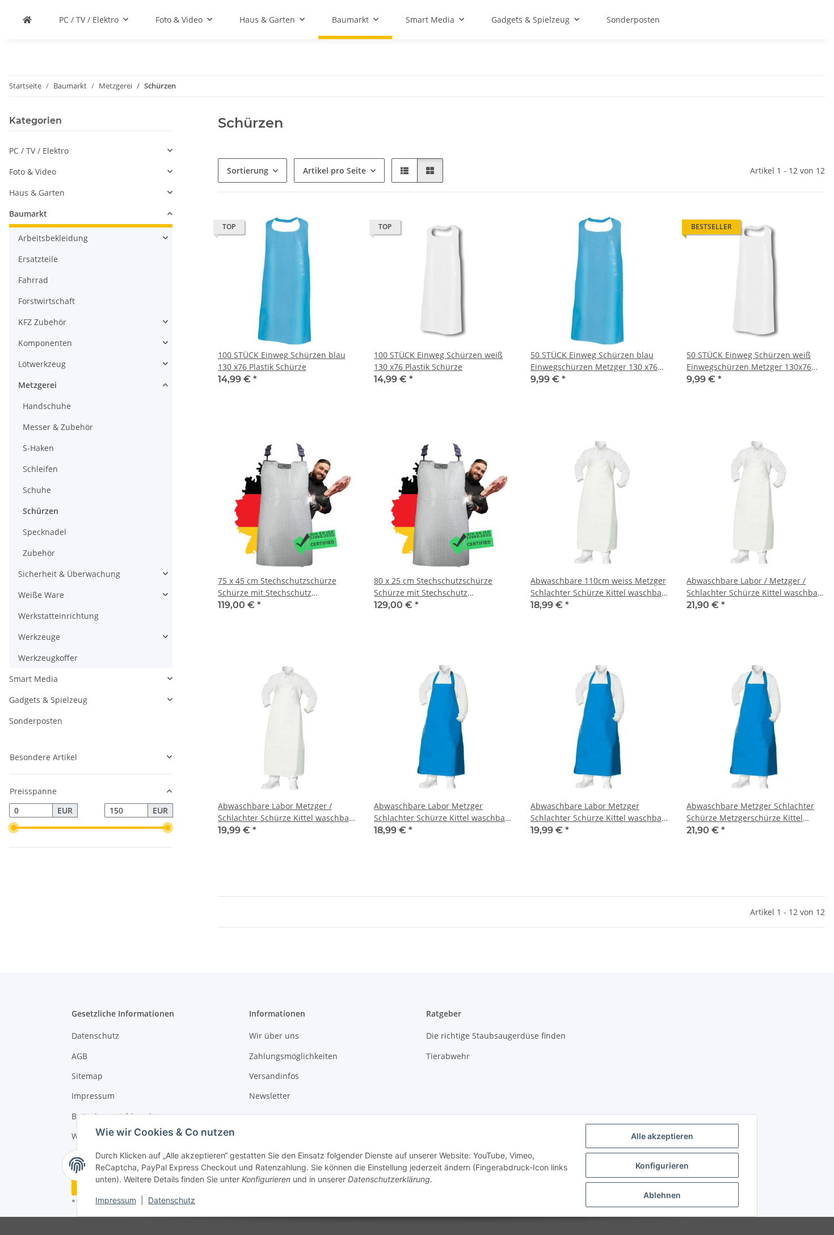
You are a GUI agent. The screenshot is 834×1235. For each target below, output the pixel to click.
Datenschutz (171, 1200)
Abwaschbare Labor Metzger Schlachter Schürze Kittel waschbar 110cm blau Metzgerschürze (441, 812)
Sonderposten (35, 720)
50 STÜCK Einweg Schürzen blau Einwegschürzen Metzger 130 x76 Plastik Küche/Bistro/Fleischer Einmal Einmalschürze (594, 361)
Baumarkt (28, 213)
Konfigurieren (662, 1165)
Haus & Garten (37, 192)
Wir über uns (274, 1035)
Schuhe (37, 489)
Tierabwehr (448, 1056)
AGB (79, 1056)
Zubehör (39, 552)
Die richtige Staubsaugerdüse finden (496, 1035)
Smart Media (33, 678)
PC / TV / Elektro (39, 150)
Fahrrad (33, 280)
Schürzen (40, 510)
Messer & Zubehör (58, 426)
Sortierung (247, 170)
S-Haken (38, 447)
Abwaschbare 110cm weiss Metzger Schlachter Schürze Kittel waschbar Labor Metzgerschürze (598, 586)
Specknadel (44, 531)
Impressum (115, 1200)
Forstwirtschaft (46, 301)
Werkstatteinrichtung (58, 615)
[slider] (13, 828)
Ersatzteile (38, 259)
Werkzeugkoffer (48, 657)
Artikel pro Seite (334, 170)
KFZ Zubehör (42, 322)
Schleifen (40, 468)
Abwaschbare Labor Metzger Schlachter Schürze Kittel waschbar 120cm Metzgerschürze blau (597, 812)
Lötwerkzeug (42, 364)
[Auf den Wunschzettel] (336, 229)
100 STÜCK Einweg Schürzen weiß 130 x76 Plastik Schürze (438, 360)
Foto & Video (32, 171)
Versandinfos (274, 1075)
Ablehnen (662, 1195)
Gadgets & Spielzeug (48, 699)
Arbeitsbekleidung (53, 238)
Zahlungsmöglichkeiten (293, 1056)
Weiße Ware (41, 594)
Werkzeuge (39, 636)
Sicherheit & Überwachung (69, 573)
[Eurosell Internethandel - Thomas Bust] (27, 19)
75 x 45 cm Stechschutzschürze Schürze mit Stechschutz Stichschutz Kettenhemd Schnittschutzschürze (277, 586)
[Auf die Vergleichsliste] (306, 229)
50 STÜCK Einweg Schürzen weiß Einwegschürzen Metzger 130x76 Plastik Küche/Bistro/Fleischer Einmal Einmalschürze (748, 361)
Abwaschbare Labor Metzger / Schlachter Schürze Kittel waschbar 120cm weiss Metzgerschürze (285, 812)
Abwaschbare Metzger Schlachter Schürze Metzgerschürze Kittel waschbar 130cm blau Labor (750, 812)
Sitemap (87, 1075)
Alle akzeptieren (662, 1136)
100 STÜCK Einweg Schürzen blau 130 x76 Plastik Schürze (282, 360)
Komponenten (45, 343)
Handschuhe (47, 406)
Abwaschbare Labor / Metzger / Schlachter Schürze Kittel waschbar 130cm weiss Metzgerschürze (753, 586)
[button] (404, 170)
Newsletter (269, 1095)
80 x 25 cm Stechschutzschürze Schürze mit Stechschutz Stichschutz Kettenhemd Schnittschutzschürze (433, 586)
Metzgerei (37, 385)
